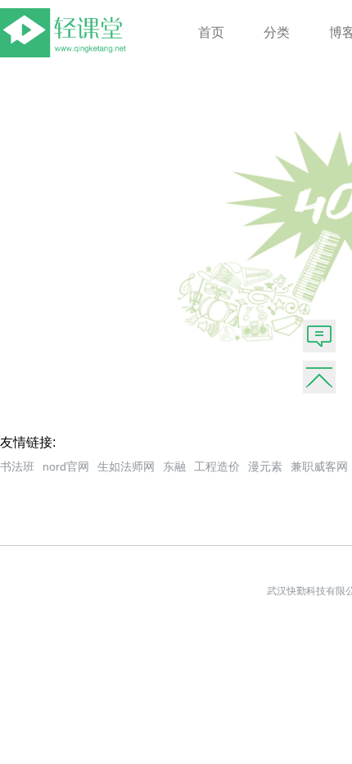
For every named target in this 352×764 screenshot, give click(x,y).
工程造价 (217, 466)
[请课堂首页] (66, 53)
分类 (277, 32)
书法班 (17, 466)
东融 (174, 466)
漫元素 (265, 466)
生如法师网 (126, 466)
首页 (211, 32)
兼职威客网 (319, 466)
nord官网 (66, 466)
